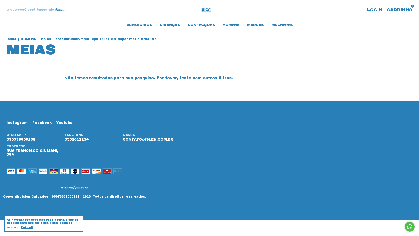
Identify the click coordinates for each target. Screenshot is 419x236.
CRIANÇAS (170, 25)
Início (11, 39)
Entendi (27, 227)
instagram (18, 123)
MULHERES (282, 25)
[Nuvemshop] (74, 188)
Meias (45, 39)
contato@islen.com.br (148, 139)
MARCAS (255, 25)
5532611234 (77, 139)
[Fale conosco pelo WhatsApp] (410, 227)
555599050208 (21, 139)
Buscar (61, 10)
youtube (64, 123)
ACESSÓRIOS (139, 25)
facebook (42, 123)
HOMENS (231, 25)
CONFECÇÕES (201, 25)
